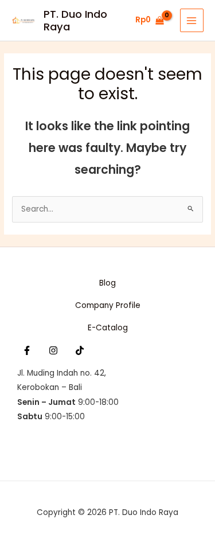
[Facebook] (27, 350)
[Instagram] (53, 350)
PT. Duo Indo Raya (75, 20)
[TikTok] (79, 350)
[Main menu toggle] (192, 20)
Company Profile (107, 305)
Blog (107, 283)
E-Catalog (108, 327)
